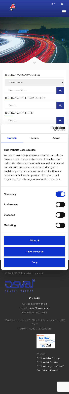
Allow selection (35, 251)
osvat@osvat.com (38, 308)
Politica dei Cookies (47, 362)
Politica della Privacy (48, 358)
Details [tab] (34, 138)
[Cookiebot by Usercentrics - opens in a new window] (50, 128)
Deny (34, 262)
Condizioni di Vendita (48, 370)
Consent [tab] (12, 138)
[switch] (60, 204)
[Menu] (64, 11)
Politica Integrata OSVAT (50, 366)
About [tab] (56, 138)
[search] (60, 90)
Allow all (34, 240)
